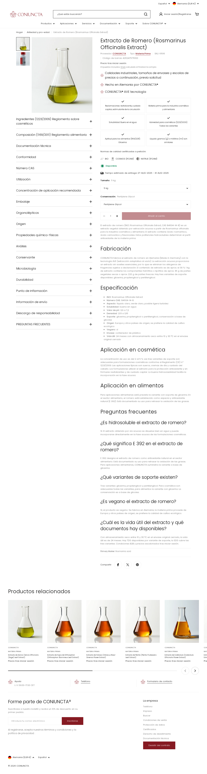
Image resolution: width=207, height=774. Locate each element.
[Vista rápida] (38, 607)
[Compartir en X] (128, 565)
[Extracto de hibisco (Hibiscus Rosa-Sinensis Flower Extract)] (103, 621)
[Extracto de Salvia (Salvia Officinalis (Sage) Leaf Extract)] (25, 621)
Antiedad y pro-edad (38, 32)
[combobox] (101, 14)
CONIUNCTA (119, 53)
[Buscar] (146, 14)
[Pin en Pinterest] (137, 565)
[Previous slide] (185, 671)
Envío (123, 67)
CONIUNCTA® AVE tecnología (125, 92)
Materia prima (143, 53)
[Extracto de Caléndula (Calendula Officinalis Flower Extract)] (182, 621)
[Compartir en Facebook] (118, 565)
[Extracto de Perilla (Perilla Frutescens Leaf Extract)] (142, 621)
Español (162, 4)
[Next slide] (195, 671)
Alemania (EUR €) (186, 3)
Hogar (19, 32)
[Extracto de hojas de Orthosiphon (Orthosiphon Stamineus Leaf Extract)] (64, 621)
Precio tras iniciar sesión (113, 63)
